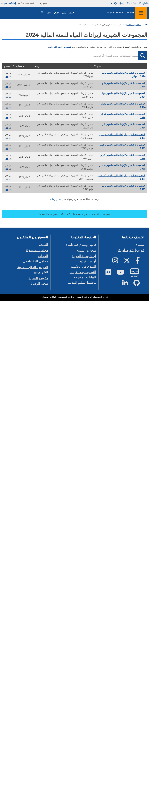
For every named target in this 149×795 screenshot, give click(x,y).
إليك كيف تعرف (9, 3)
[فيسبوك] (140, 261)
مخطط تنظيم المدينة (82, 282)
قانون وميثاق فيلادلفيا (81, 244)
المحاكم (43, 255)
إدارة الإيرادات (56, 199)
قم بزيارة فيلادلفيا (132, 249)
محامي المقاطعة (37, 261)
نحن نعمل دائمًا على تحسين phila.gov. (74, 214)
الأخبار (49, 13)
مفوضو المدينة (38, 278)
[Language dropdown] (113, 3)
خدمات (71, 13)
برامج (64, 13)
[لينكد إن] (127, 284)
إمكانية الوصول (49, 297)
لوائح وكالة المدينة (84, 255)
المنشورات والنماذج (133, 24)
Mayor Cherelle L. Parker (120, 12)
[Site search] (42, 12)
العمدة (43, 244)
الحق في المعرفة (84, 297)
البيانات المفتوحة (84, 277)
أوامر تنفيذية (87, 261)
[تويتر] (129, 261)
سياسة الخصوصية (66, 297)
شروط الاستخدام (101, 297)
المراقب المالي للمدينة (32, 267)
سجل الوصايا (39, 283)
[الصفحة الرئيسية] (146, 24)
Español (131, 3)
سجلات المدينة (86, 250)
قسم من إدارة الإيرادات (60, 46)
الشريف (42, 272)
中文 (121, 3)
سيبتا (141, 244)
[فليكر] (110, 273)
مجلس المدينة (38, 250)
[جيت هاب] (138, 284)
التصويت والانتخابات (83, 271)
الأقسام (56, 13)
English (143, 3)
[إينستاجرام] (117, 261)
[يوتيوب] (123, 273)
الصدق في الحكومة (83, 266)
